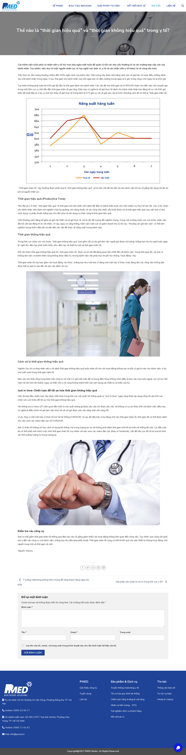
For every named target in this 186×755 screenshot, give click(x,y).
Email (74, 632)
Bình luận (27, 607)
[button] (182, 6)
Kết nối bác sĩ (136, 5)
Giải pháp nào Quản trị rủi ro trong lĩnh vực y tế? (140, 581)
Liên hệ (171, 5)
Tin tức (156, 5)
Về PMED (57, 5)
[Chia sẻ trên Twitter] (87, 567)
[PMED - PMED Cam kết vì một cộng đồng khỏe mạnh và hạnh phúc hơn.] (16, 6)
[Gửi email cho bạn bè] (93, 567)
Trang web (125, 632)
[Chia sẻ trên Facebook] (82, 567)
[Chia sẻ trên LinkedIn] (103, 567)
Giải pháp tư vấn (108, 5)
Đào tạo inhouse (80, 5)
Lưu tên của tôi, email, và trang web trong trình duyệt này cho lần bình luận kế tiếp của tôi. (71, 645)
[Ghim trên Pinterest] (98, 567)
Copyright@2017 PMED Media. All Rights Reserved (93, 751)
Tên (24, 632)
